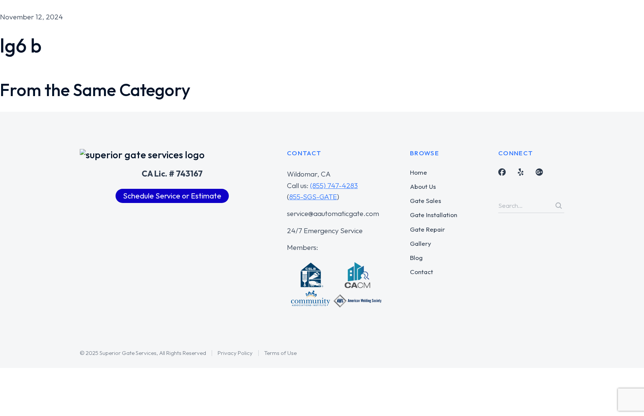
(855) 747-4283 (334, 185)
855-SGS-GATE (313, 196)
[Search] (558, 205)
